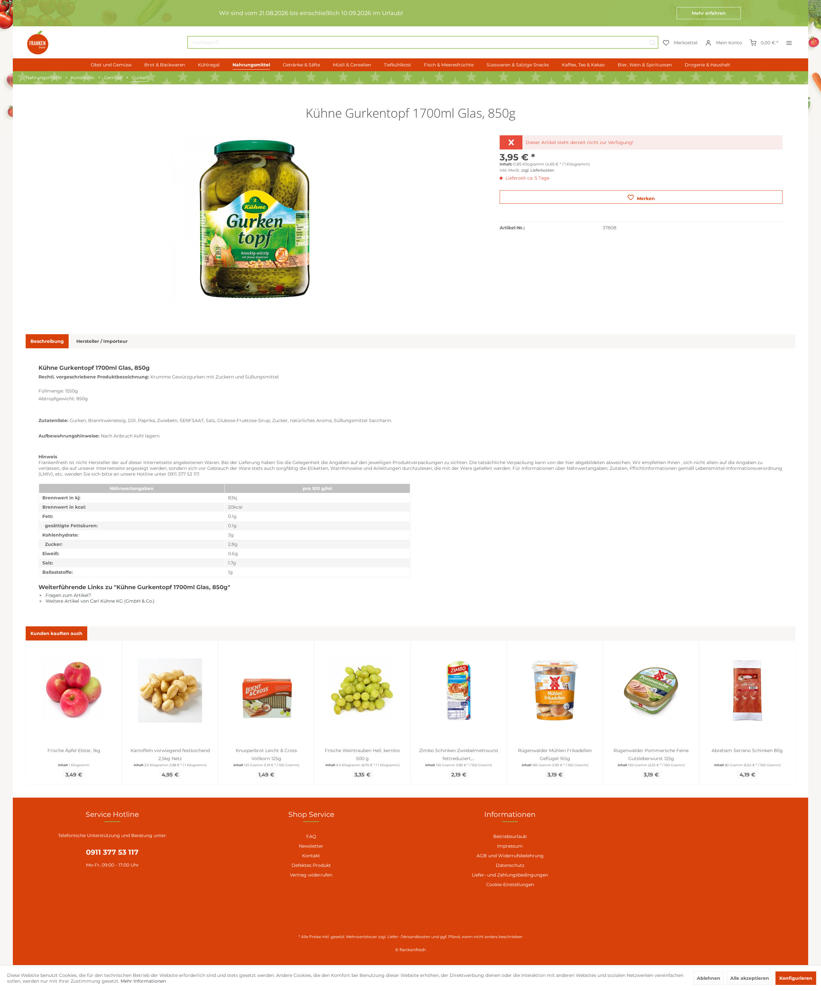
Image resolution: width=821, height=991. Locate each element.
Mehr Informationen (143, 981)
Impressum (510, 846)
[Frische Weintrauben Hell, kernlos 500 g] (362, 690)
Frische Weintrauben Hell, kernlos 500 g (362, 754)
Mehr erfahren (709, 13)
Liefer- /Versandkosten (408, 936)
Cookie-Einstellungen (510, 884)
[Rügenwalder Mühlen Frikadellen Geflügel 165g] (555, 690)
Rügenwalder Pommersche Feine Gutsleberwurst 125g (651, 754)
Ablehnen (708, 978)
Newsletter (311, 846)
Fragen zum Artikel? (67, 595)
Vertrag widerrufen (311, 875)
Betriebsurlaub (510, 836)
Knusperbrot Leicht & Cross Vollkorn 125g (266, 754)
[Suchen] (652, 42)
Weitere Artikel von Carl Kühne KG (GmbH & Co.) (99, 601)
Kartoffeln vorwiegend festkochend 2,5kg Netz (170, 754)
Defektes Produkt (311, 865)
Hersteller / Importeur (102, 341)
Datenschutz (510, 865)
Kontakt (311, 856)
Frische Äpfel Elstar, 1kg (73, 750)
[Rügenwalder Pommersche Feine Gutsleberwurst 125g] (651, 690)
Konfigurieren (795, 978)
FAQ (311, 836)
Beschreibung (47, 341)
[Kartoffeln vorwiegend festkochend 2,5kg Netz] (170, 690)
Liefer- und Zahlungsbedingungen (510, 875)
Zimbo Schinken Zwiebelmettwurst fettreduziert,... (458, 754)
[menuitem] (422, 42)
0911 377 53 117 (112, 852)
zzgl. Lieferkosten (537, 170)
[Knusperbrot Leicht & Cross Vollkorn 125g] (266, 690)
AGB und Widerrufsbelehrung (510, 856)
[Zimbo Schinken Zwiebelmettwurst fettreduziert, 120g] (458, 690)
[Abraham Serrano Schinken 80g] (747, 690)
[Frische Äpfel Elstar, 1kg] (74, 690)
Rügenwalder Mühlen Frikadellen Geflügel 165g (555, 754)
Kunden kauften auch (56, 633)
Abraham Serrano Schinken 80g (747, 750)
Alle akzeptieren (749, 978)
